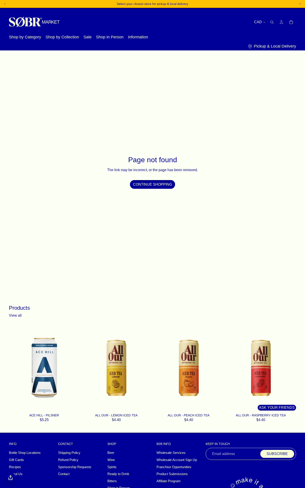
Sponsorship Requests (74, 467)
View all (15, 315)
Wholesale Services (171, 453)
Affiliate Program (169, 481)
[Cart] (291, 22)
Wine (111, 460)
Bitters (112, 481)
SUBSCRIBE (277, 454)
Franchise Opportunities (174, 467)
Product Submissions (172, 474)
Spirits (112, 467)
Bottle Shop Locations (25, 453)
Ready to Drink (118, 474)
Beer (110, 453)
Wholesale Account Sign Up (177, 460)
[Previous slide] (88, 368)
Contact (63, 474)
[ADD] (74, 406)
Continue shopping (152, 184)
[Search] (272, 22)
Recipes (15, 467)
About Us (16, 474)
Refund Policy (68, 460)
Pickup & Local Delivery (275, 46)
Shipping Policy (69, 453)
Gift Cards (16, 460)
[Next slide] (145, 368)
